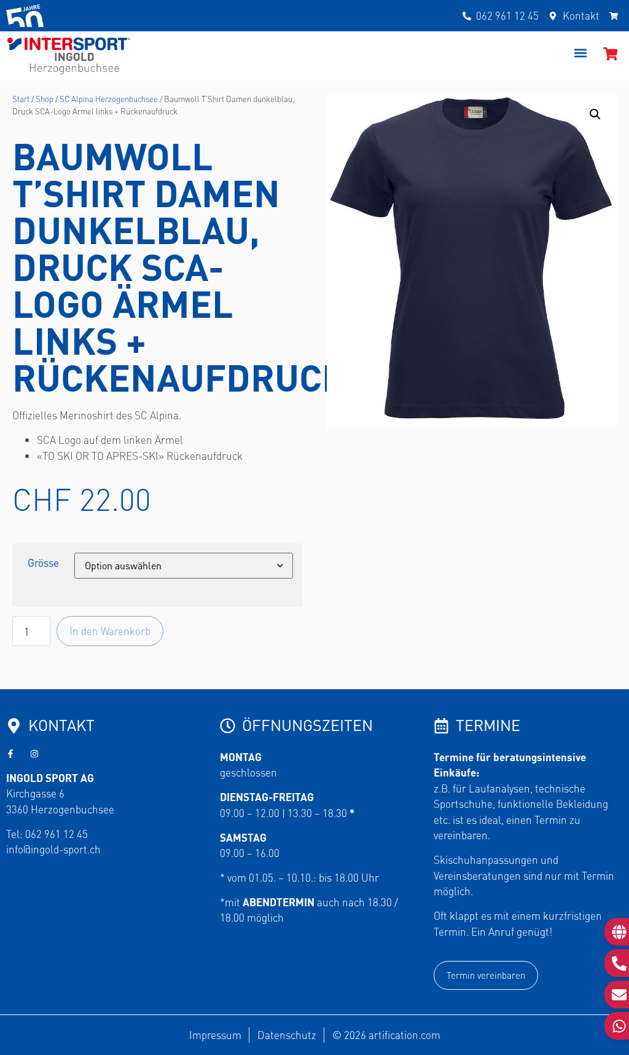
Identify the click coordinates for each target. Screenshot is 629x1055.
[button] (581, 53)
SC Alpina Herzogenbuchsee (109, 98)
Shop (44, 98)
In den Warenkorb (109, 631)
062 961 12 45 (56, 833)
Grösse (43, 563)
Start (20, 98)
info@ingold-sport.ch (53, 849)
